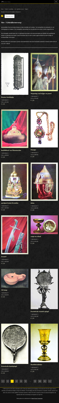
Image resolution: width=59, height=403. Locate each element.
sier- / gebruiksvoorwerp (19, 9)
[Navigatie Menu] (56, 1)
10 (39, 381)
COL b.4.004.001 (5, 293)
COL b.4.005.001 (5, 260)
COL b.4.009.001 (11, 153)
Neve (2, 401)
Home (2, 9)
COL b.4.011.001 (7, 100)
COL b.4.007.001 (9, 206)
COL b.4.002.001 (9, 369)
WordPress (18, 401)
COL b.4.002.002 (40, 315)
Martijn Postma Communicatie (36, 398)
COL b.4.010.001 (41, 97)
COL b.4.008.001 (34, 153)
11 (44, 381)
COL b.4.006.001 (34, 206)
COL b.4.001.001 (36, 368)
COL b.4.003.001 (36, 240)
